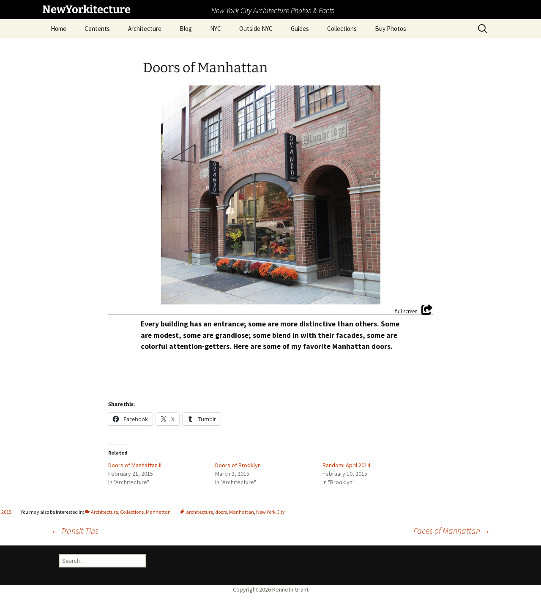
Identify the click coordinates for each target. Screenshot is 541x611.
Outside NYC (256, 29)
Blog (186, 29)
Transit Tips (74, 530)
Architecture (144, 29)
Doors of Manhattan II (134, 465)
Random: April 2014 (346, 465)
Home (58, 29)
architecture (199, 512)
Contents (97, 29)
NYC (215, 29)
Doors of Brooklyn (238, 465)
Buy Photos (390, 29)
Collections (342, 29)
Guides (300, 29)
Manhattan (158, 512)
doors (221, 512)
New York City (270, 512)
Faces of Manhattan (451, 530)
